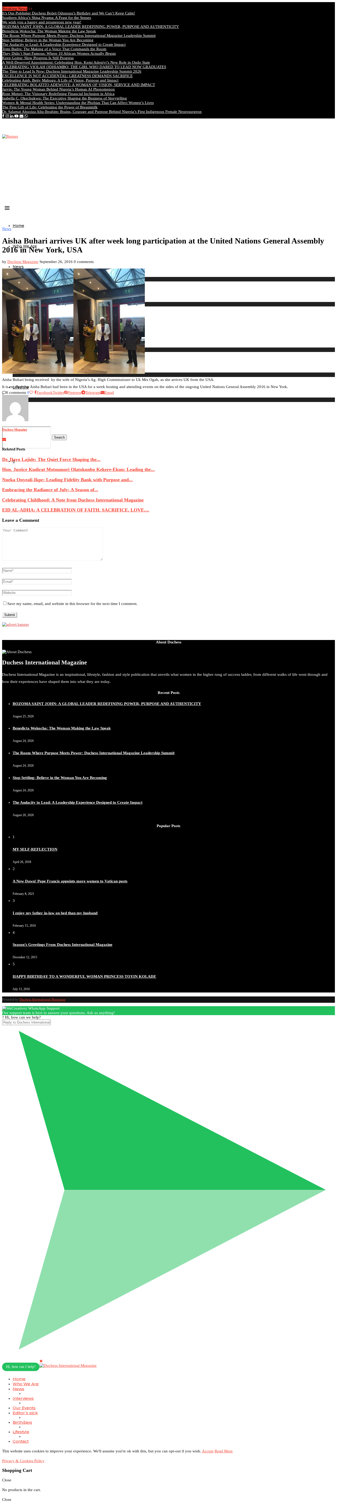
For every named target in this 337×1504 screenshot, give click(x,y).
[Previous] (29, 9)
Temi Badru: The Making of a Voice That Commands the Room (54, 49)
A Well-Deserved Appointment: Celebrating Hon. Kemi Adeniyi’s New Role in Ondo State (76, 62)
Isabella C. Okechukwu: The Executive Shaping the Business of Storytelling (64, 98)
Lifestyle (21, 1431)
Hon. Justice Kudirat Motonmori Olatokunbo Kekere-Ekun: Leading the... (78, 469)
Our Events (24, 1407)
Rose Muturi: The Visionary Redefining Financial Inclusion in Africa (58, 94)
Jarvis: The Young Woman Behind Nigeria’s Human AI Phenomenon (58, 89)
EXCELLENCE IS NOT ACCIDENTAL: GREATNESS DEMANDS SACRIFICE (67, 76)
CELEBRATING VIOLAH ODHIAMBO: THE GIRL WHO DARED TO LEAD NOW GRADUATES (84, 67)
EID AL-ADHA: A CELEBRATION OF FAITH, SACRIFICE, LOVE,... (75, 510)
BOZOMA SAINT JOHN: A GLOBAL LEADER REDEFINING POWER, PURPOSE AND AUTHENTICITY (90, 26)
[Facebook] (3, 116)
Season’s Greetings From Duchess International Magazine (62, 944)
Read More (224, 1451)
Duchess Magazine (22, 262)
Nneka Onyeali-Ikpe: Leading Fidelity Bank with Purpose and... (67, 479)
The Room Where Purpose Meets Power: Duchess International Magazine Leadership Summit (79, 35)
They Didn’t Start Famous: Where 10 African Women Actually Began (59, 53)
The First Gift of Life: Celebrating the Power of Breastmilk (50, 107)
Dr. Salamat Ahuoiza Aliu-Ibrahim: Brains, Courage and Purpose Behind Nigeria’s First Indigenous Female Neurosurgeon (102, 112)
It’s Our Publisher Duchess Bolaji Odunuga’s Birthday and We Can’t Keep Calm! (68, 13)
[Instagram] (7, 116)
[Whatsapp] (26, 116)
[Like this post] (31, 392)
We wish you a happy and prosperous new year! (41, 22)
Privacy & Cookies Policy (23, 1461)
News (18, 266)
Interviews (23, 1398)
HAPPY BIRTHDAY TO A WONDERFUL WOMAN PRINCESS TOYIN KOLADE (84, 976)
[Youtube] (16, 116)
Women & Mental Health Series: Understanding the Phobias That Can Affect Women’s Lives (78, 103)
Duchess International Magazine (42, 999)
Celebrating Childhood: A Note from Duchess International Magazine (73, 500)
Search (59, 437)
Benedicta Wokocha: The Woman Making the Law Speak (49, 31)
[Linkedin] (11, 116)
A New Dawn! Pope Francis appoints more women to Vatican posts (70, 881)
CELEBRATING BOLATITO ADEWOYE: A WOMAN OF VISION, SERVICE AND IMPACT (78, 85)
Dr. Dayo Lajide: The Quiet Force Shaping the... (51, 459)
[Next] (31, 9)
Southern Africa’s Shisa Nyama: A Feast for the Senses (46, 18)
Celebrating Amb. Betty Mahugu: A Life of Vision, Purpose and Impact (60, 80)
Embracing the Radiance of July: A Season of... (50, 489)
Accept (208, 1451)
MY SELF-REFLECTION (35, 849)
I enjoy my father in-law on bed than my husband (55, 913)
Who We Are (26, 1383)
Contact (21, 1441)
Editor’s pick (25, 1412)
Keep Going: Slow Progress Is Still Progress (38, 58)
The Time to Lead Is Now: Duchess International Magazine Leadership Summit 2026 (71, 71)
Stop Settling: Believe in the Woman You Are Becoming (47, 40)
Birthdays (22, 1422)
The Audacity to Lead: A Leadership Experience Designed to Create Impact (64, 44)
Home (18, 225)
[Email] (21, 116)
